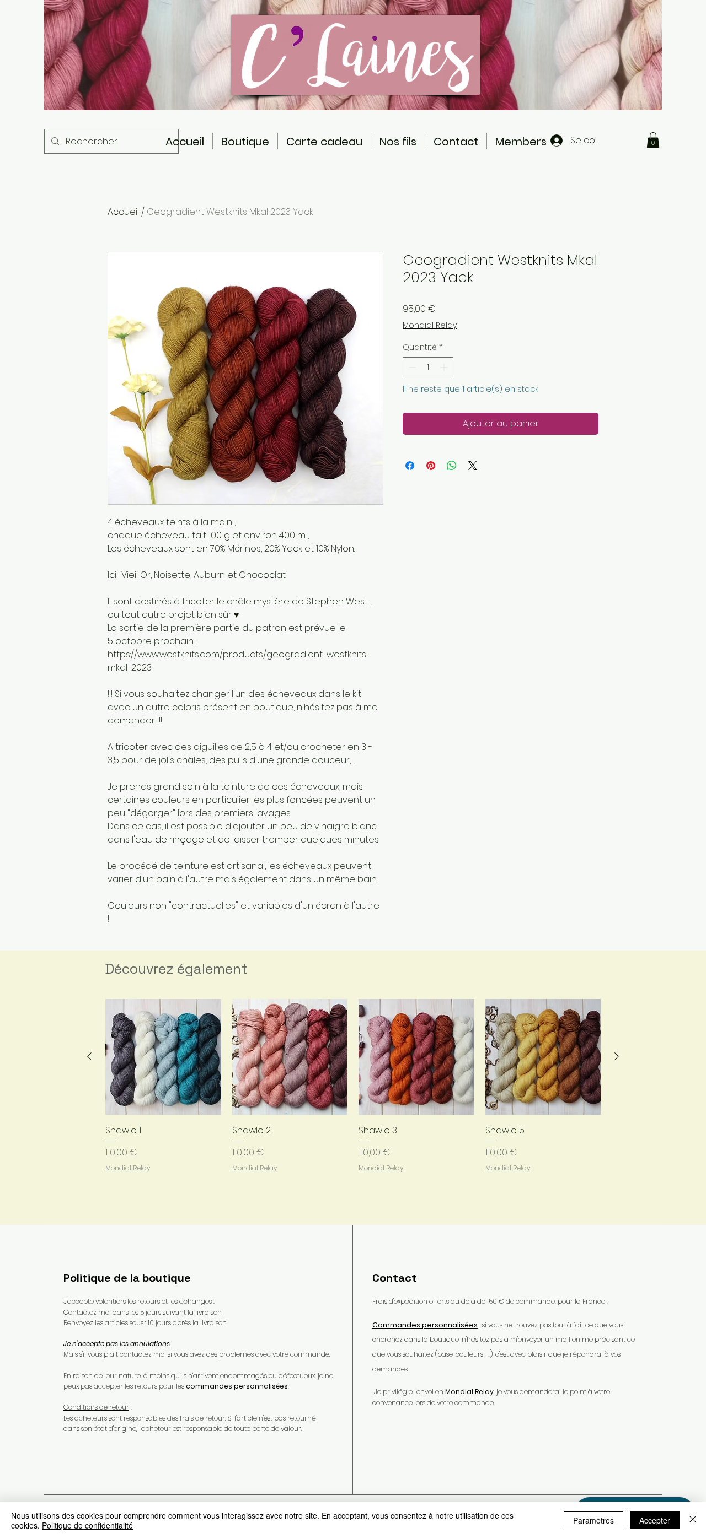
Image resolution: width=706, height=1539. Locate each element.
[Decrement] (411, 367)
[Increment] (445, 367)
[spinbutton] (428, 367)
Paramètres (593, 1520)
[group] (353, 1107)
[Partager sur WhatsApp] (451, 465)
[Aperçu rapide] (163, 1057)
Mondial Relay (430, 325)
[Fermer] (692, 1520)
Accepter (654, 1520)
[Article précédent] (89, 1056)
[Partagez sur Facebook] (409, 465)
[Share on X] (472, 465)
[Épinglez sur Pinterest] (430, 465)
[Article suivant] (616, 1056)
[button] (653, 140)
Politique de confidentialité (87, 1525)
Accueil (123, 212)
